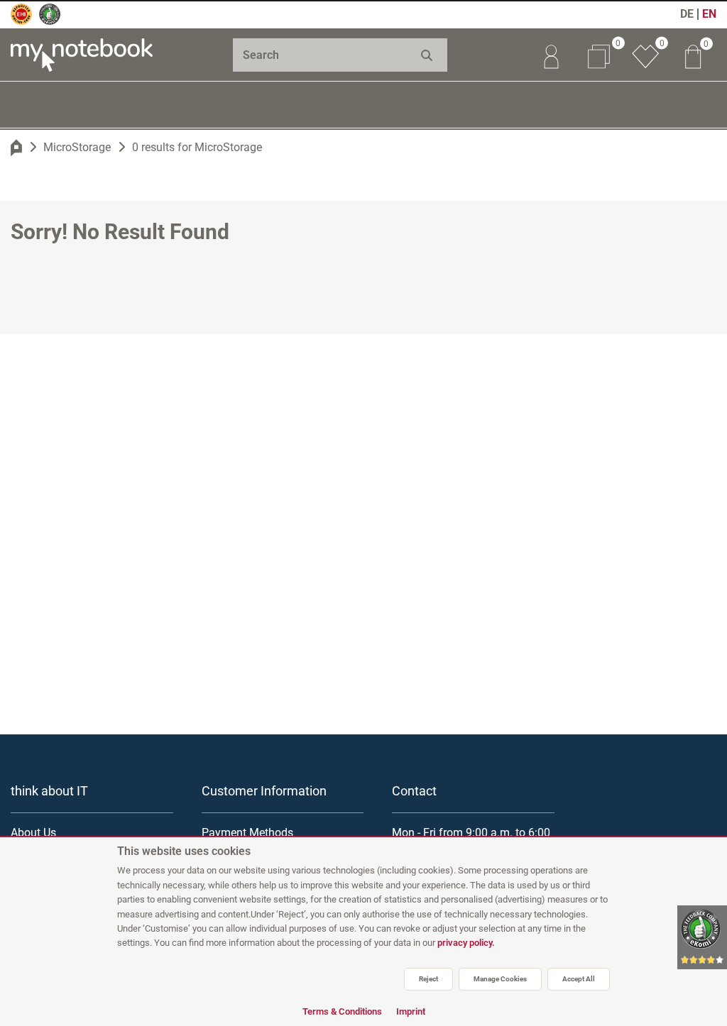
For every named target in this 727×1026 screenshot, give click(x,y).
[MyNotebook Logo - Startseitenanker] (82, 54)
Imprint (410, 1011)
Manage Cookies (500, 979)
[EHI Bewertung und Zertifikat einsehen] (21, 14)
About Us (33, 832)
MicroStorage (77, 147)
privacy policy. (466, 942)
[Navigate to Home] (16, 147)
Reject (428, 979)
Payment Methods (247, 832)
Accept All (578, 979)
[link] (551, 54)
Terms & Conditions (342, 1011)
